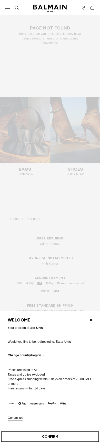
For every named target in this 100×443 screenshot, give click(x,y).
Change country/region (24, 355)
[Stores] (83, 7)
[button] (16, 7)
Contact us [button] (15, 418)
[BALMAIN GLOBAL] (50, 7)
